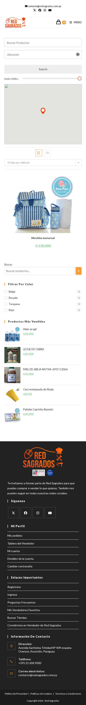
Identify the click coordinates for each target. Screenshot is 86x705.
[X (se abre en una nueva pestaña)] (35, 10)
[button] (43, 111)
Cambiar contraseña (19, 566)
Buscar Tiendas (17, 617)
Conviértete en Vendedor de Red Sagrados (34, 625)
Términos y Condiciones (68, 693)
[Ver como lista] (47, 153)
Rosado (13, 297)
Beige (12, 291)
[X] (13, 512)
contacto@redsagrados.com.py (37, 675)
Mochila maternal (43, 238)
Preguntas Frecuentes (21, 602)
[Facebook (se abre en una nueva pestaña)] (39, 10)
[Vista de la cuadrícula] (38, 153)
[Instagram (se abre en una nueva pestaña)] (44, 10)
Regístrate (14, 587)
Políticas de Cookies (41, 693)
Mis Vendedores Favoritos (23, 610)
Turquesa (14, 304)
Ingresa (12, 594)
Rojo (11, 310)
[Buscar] (78, 271)
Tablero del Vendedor (20, 543)
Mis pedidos (14, 535)
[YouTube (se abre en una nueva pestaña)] (50, 10)
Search (43, 69)
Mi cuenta (13, 551)
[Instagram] (37, 512)
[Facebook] (25, 512)
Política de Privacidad (16, 693)
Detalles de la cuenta (20, 558)
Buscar (8, 264)
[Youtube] (50, 512)
